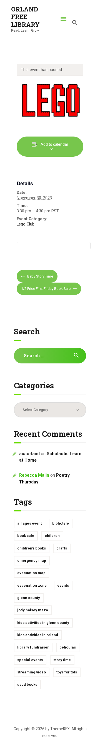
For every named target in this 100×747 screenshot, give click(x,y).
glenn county (28, 598)
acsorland (29, 453)
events (63, 585)
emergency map (31, 560)
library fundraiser (33, 647)
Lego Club (25, 224)
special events (30, 660)
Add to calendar (54, 144)
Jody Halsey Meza (32, 610)
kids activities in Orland (37, 635)
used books (27, 684)
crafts (61, 548)
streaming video (31, 672)
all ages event (29, 523)
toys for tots (66, 672)
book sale (25, 536)
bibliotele (60, 523)
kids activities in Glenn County (43, 623)
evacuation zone (32, 585)
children (52, 536)
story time (62, 660)
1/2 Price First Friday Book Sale (46, 288)
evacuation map (31, 573)
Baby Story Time (39, 276)
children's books (31, 548)
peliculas (67, 647)
